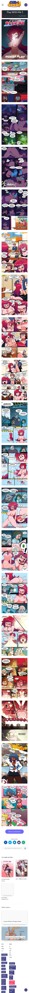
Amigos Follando (4, 976)
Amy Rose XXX (3, 982)
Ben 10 (11, 977)
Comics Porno (14, 16)
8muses (12, 963)
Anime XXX (11, 972)
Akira (3, 972)
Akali (3, 969)
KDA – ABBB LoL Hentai (21, 879)
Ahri (3, 966)
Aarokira (4, 954)
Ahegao (4, 962)
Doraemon (12, 986)
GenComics (6, 16)
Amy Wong (3, 988)
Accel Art (3, 958)
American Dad (12, 967)
